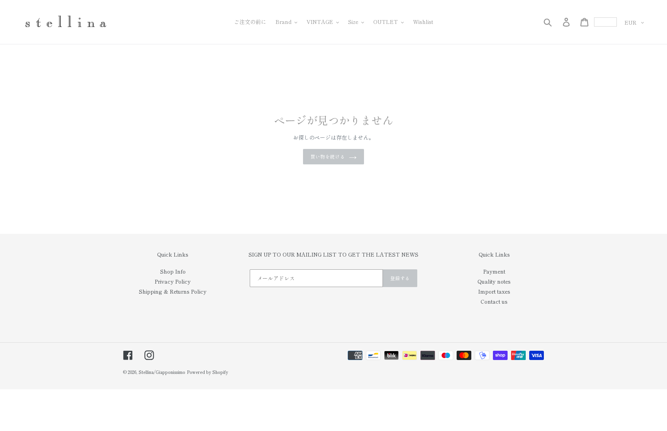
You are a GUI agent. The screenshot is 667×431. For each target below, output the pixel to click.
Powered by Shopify (207, 372)
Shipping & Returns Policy (173, 291)
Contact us (494, 301)
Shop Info (173, 271)
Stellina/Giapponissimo (162, 372)
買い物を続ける (327, 156)
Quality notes (494, 281)
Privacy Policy (173, 281)
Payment (494, 271)
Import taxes (494, 291)
